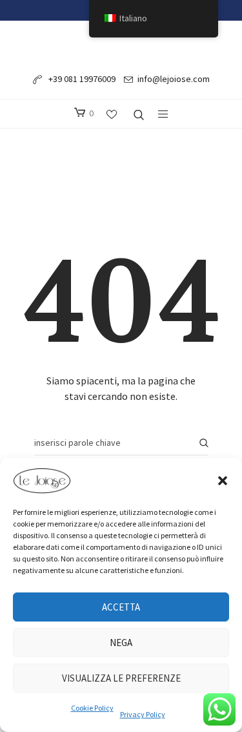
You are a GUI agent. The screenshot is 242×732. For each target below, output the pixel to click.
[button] (222, 480)
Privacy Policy (142, 714)
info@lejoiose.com (173, 79)
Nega (121, 642)
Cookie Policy (92, 708)
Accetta (121, 607)
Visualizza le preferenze (121, 678)
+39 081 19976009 (81, 79)
